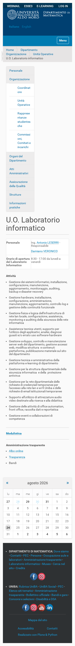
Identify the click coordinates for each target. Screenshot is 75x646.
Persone (36, 555)
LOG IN (63, 6)
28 (18, 501)
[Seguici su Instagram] (41, 576)
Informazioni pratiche (17, 205)
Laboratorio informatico (25, 564)
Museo (46, 564)
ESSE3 (28, 6)
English (26, 26)
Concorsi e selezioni (22, 599)
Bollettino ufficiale (38, 595)
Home (10, 50)
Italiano (14, 26)
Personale (15, 70)
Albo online (16, 451)
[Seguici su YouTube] (41, 607)
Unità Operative (43, 54)
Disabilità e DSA (46, 599)
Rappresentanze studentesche (24, 120)
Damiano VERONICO (44, 251)
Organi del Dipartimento (17, 158)
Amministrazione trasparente (43, 559)
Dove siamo (61, 551)
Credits (20, 568)
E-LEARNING (45, 6)
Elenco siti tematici (21, 590)
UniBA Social (48, 586)
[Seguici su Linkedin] (49, 607)
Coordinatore (24, 90)
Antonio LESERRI (48, 242)
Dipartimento (29, 50)
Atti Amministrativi (18, 171)
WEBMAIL (13, 6)
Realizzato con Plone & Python (37, 634)
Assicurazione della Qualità (18, 184)
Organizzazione (16, 54)
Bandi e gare (59, 595)
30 (37, 501)
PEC (26, 555)
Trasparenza (17, 457)
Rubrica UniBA (28, 586)
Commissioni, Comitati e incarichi (24, 141)
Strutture (15, 194)
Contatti (16, 555)
